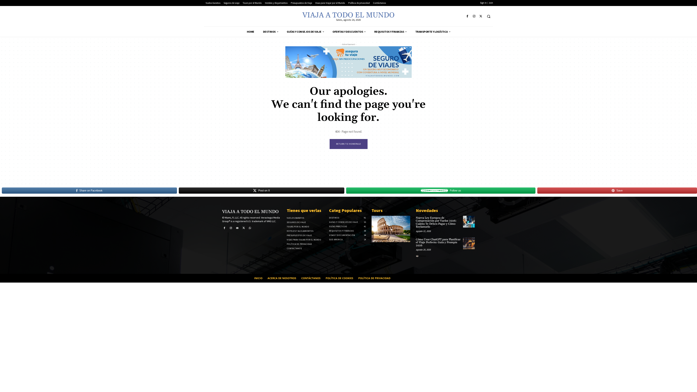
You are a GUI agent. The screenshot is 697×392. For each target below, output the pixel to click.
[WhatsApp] (250, 228)
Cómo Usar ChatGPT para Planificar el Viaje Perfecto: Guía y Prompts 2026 (438, 242)
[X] (480, 16)
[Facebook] (467, 16)
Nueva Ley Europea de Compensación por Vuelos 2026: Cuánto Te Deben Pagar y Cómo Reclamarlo (436, 222)
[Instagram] (474, 16)
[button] (488, 16)
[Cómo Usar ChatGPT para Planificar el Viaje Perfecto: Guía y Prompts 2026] (469, 243)
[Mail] (237, 228)
